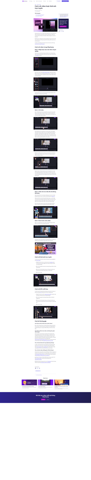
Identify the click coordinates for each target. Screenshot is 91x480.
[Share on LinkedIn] (63, 31)
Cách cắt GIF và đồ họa (39, 16)
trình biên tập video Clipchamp (40, 43)
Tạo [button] (34, 1)
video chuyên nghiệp (46, 72)
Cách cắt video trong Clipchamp (40, 14)
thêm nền (53, 196)
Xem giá (48, 399)
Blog (35, 4)
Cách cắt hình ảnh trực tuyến (39, 15)
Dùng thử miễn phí (63, 26)
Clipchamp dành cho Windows (46, 362)
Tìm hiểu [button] (44, 1)
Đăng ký (43, 399)
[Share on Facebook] (59, 31)
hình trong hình (39, 346)
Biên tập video (39, 4)
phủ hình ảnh (45, 346)
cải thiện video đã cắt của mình (48, 340)
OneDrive (37, 55)
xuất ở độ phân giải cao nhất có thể (40, 339)
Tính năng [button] (30, 1)
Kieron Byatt (38, 11)
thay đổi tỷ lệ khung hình (40, 354)
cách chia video (38, 358)
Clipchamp (49, 361)
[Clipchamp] (24, 1)
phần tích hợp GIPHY (48, 294)
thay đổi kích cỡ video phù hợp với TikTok (43, 355)
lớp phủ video (38, 260)
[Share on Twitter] (61, 31)
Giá (47, 1)
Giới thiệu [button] (50, 1)
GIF (40, 292)
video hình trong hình (38, 359)
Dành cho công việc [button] (39, 1)
